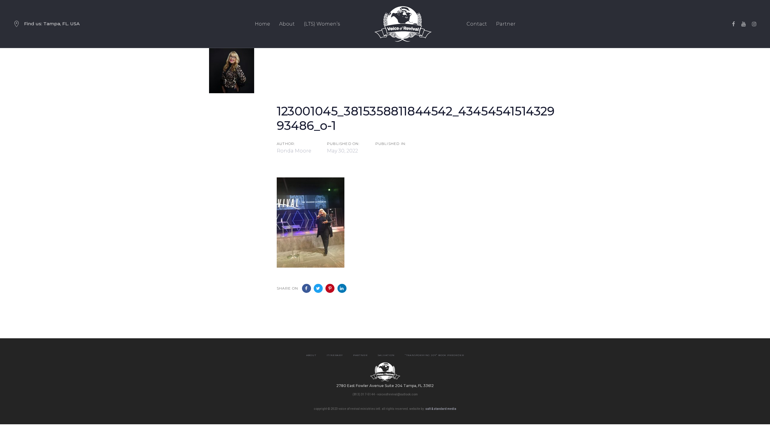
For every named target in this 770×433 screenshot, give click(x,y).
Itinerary (335, 355)
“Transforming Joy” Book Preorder (434, 355)
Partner (360, 355)
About (311, 355)
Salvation (386, 355)
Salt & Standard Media (440, 408)
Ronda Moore (294, 151)
